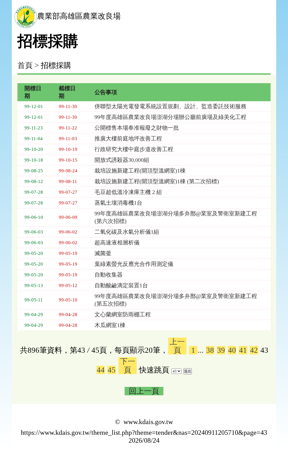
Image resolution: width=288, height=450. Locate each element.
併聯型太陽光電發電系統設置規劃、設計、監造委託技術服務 (170, 106)
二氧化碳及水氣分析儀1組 (126, 232)
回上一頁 (144, 391)
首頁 (25, 65)
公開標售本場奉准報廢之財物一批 (136, 128)
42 (254, 350)
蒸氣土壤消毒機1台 (118, 203)
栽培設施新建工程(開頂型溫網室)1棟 (140, 170)
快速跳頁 (154, 370)
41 (243, 350)
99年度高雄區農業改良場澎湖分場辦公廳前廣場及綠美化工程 (170, 117)
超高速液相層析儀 (117, 242)
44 (101, 370)
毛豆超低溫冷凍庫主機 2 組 (128, 192)
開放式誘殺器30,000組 (121, 160)
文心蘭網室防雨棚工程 (122, 314)
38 (210, 350)
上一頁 (177, 346)
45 (112, 370)
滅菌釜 (102, 253)
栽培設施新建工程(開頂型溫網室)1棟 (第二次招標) (156, 181)
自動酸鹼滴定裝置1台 (121, 285)
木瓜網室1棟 (109, 325)
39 (221, 350)
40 (232, 350)
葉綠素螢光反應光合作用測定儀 (133, 264)
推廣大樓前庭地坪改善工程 (128, 138)
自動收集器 (108, 275)
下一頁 (127, 365)
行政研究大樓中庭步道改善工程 (133, 149)
